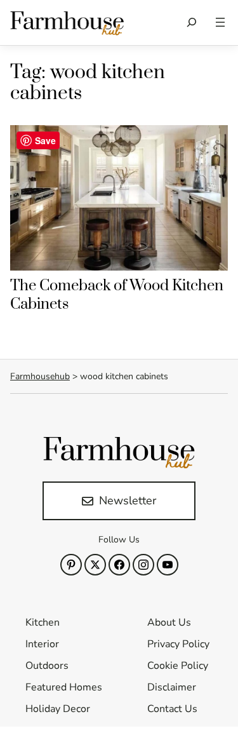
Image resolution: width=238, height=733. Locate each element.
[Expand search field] (192, 22)
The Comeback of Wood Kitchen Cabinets (116, 295)
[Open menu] (220, 22)
